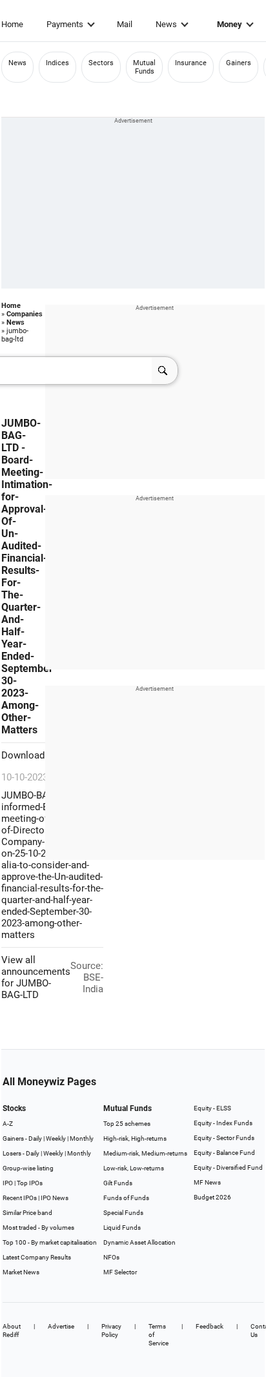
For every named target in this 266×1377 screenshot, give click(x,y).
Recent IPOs (20, 1198)
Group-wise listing (28, 1168)
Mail (124, 24)
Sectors (101, 63)
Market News (21, 1272)
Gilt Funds (117, 1183)
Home (12, 24)
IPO (8, 1183)
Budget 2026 (212, 1197)
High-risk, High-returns (135, 1138)
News (166, 24)
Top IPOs (30, 1183)
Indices (57, 63)
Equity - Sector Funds (224, 1138)
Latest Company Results (37, 1257)
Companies (24, 314)
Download (24, 755)
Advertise (61, 1326)
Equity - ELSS (212, 1108)
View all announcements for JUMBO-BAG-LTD (35, 977)
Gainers (238, 63)
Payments (64, 24)
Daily (35, 1138)
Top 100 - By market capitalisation (50, 1242)
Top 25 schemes (126, 1123)
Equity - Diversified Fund (228, 1167)
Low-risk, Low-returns (133, 1168)
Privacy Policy (111, 1330)
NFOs (111, 1257)
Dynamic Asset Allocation (139, 1242)
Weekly (56, 1138)
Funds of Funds (126, 1198)
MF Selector (120, 1272)
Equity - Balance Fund (224, 1152)
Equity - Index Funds (223, 1123)
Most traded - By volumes (38, 1227)
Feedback (209, 1326)
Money (229, 24)
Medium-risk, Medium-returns (145, 1153)
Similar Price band (27, 1213)
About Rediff (12, 1330)
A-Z (8, 1123)
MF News (207, 1182)
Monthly (82, 1138)
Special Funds (123, 1213)
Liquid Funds (122, 1227)
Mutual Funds (144, 67)
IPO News (54, 1198)
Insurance (191, 63)
